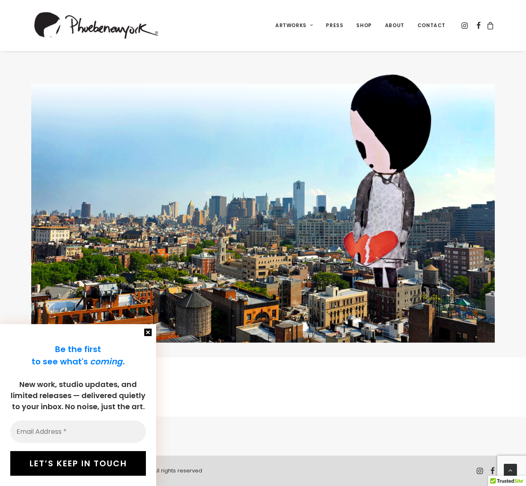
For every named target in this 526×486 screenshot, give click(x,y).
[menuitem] (294, 25)
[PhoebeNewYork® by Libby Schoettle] (95, 25)
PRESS (334, 25)
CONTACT (431, 25)
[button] (465, 25)
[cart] (489, 25)
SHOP (363, 25)
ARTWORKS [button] (291, 25)
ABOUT (394, 25)
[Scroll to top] (510, 469)
